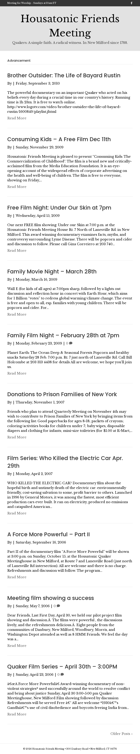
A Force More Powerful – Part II (48, 534)
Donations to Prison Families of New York (62, 394)
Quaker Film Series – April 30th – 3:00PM (62, 667)
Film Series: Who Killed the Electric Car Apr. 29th (65, 462)
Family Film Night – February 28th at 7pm (63, 335)
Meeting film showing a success (50, 598)
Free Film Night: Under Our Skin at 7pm (59, 208)
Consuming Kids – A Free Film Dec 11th (59, 139)
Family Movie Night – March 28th (52, 271)
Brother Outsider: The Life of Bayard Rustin (63, 75)
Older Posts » (121, 734)
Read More (16, 118)
